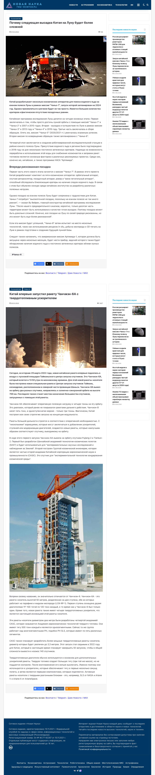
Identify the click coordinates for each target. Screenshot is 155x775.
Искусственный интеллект (47, 767)
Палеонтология (69, 767)
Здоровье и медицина (22, 767)
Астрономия (87, 5)
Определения (137, 767)
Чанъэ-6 (17, 254)
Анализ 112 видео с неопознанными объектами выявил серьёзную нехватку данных (121, 126)
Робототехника (77, 763)
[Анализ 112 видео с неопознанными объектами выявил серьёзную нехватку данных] (139, 124)
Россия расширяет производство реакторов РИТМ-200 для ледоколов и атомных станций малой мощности (120, 44)
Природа (117, 767)
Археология (84, 767)
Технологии (121, 5)
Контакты (21, 763)
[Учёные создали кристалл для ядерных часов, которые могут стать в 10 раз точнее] (139, 80)
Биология (96, 767)
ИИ (132, 5)
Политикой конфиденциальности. (95, 749)
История (106, 767)
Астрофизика (131, 763)
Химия (126, 767)
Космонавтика (104, 5)
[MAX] (80, 770)
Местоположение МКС (113, 763)
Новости (73, 5)
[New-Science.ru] (24, 5)
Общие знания (93, 763)
